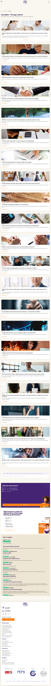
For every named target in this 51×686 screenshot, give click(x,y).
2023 (13, 473)
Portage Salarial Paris (6, 650)
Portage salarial (5, 623)
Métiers (3, 634)
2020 (21, 473)
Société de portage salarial (7, 626)
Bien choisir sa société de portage (8, 662)
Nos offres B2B (4, 660)
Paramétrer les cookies (25, 681)
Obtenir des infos (11, 489)
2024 (10, 473)
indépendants (8, 646)
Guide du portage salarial (6, 636)
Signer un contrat (10, 488)
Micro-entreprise (5, 643)
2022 (15, 473)
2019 (24, 473)
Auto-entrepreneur (5, 641)
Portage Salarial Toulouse (6, 655)
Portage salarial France (6, 630)
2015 (36, 473)
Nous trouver (5, 648)
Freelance (4, 638)
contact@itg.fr (7, 610)
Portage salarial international (7, 627)
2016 (33, 473)
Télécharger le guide (9, 530)
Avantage (3, 661)
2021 (18, 473)
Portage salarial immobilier (6, 631)
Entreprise (4, 657)
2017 (30, 473)
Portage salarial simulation (6, 625)
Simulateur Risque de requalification (8, 663)
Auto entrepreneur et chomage (7, 642)
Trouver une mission (7, 491)
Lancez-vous (25, 504)
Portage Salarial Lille (5, 654)
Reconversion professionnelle (7, 635)
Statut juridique (4, 644)
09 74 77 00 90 (8, 611)
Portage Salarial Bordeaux (6, 653)
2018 (27, 473)
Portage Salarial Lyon (5, 651)
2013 (41, 473)
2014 (38, 473)
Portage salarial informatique (7, 632)
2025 (7, 473)
